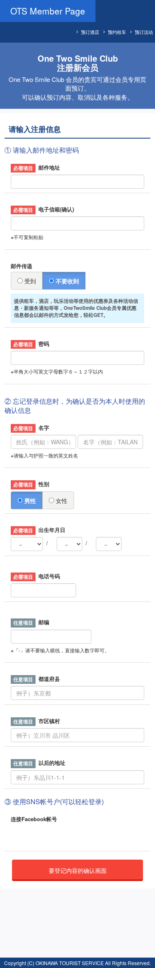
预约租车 (117, 32)
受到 (29, 281)
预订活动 (144, 32)
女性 (60, 500)
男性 (29, 500)
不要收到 (66, 281)
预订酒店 (90, 32)
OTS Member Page (47, 11)
